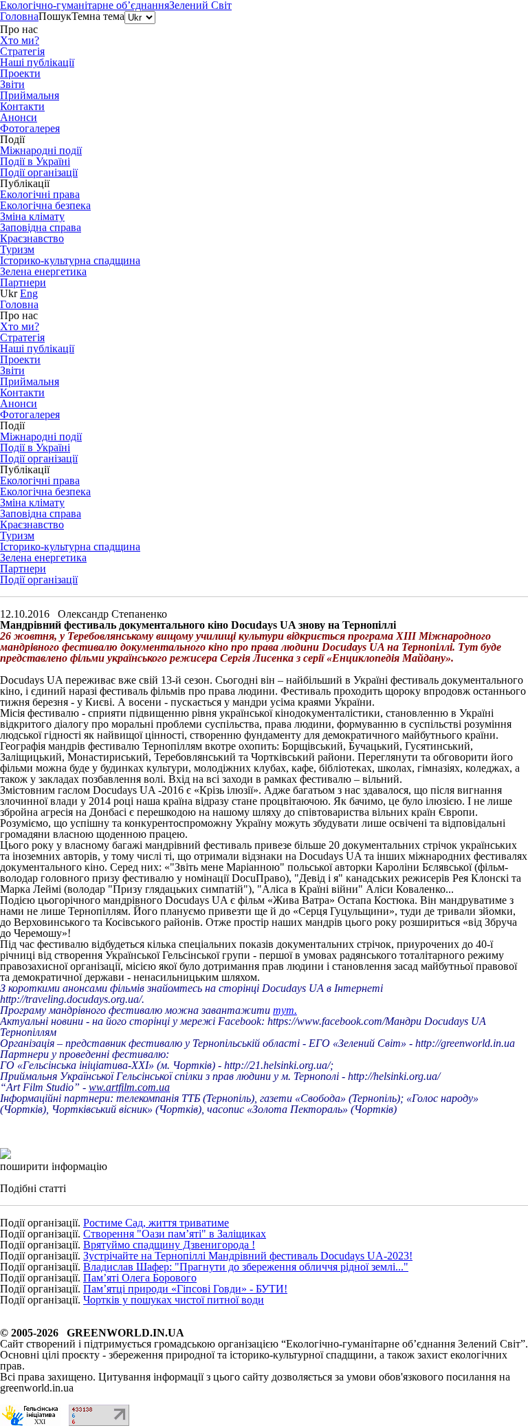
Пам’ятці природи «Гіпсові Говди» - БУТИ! (185, 1289)
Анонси (18, 117)
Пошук (55, 16)
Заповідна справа (40, 227)
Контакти (22, 106)
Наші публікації (37, 62)
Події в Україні (35, 161)
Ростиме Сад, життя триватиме (156, 1223)
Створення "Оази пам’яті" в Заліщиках (174, 1234)
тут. (285, 1010)
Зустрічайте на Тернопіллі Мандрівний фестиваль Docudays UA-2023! (247, 1256)
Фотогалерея (30, 128)
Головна (19, 16)
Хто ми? (19, 40)
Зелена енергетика (43, 271)
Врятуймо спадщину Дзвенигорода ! (169, 1245)
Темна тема (98, 16)
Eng (29, 293)
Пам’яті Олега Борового (140, 1278)
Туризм (17, 249)
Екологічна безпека (45, 205)
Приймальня (29, 95)
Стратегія (22, 51)
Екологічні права (40, 194)
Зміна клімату (32, 216)
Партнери (23, 282)
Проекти (20, 73)
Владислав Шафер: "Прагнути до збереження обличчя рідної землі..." (245, 1267)
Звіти (12, 84)
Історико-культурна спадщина (70, 260)
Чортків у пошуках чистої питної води (173, 1300)
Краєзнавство (32, 238)
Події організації (39, 579)
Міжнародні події (41, 150)
